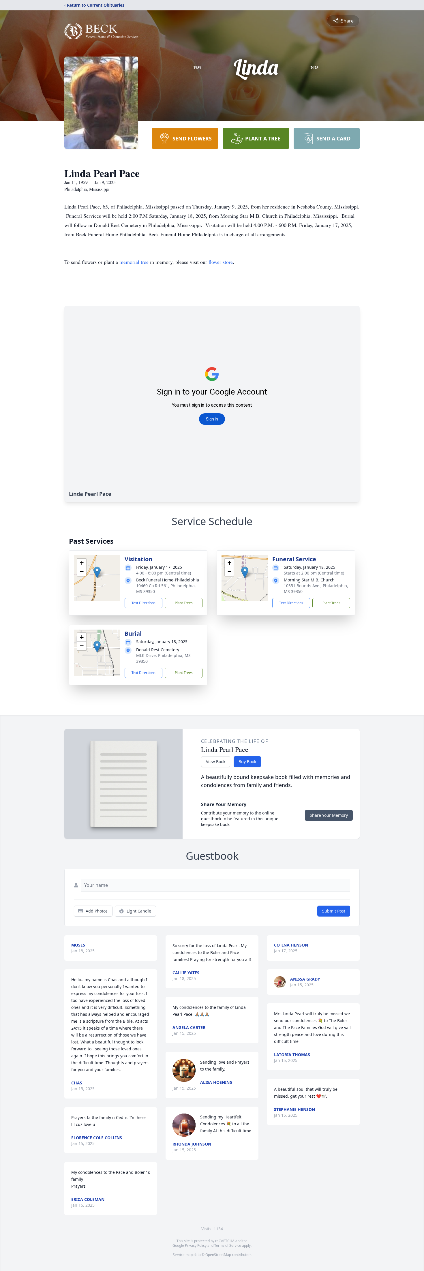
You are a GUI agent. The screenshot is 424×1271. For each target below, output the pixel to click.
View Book (215, 761)
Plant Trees (184, 602)
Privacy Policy (196, 1245)
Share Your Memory (329, 815)
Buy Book (247, 761)
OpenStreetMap (218, 1254)
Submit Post (333, 911)
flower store (221, 261)
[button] (97, 572)
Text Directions (143, 602)
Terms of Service (227, 1245)
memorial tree (134, 261)
